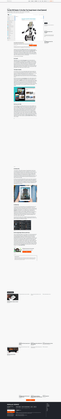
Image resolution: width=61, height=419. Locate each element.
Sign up (33, 45)
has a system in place (29, 114)
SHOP (47, 410)
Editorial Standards (18, 406)
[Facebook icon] (16, 410)
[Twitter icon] (17, 410)
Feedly (19, 106)
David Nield (45, 33)
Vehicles (44, 342)
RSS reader (25, 60)
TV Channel (17, 408)
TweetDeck (23, 244)
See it (27, 251)
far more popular (32, 50)
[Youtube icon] (20, 410)
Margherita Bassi (46, 43)
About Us (32, 406)
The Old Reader (24, 78)
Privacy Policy (22, 47)
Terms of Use (35, 46)
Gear (47, 408)
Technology (8, 8)
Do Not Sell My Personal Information (20, 415)
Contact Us (35, 406)
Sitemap (29, 408)
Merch (47, 409)
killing (23, 49)
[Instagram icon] (19, 410)
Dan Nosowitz (17, 256)
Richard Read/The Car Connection (46, 344)
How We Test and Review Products (26, 406)
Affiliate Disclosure (26, 408)
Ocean (45, 40)
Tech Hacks (45, 30)
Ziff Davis (18, 414)
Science (47, 403)
